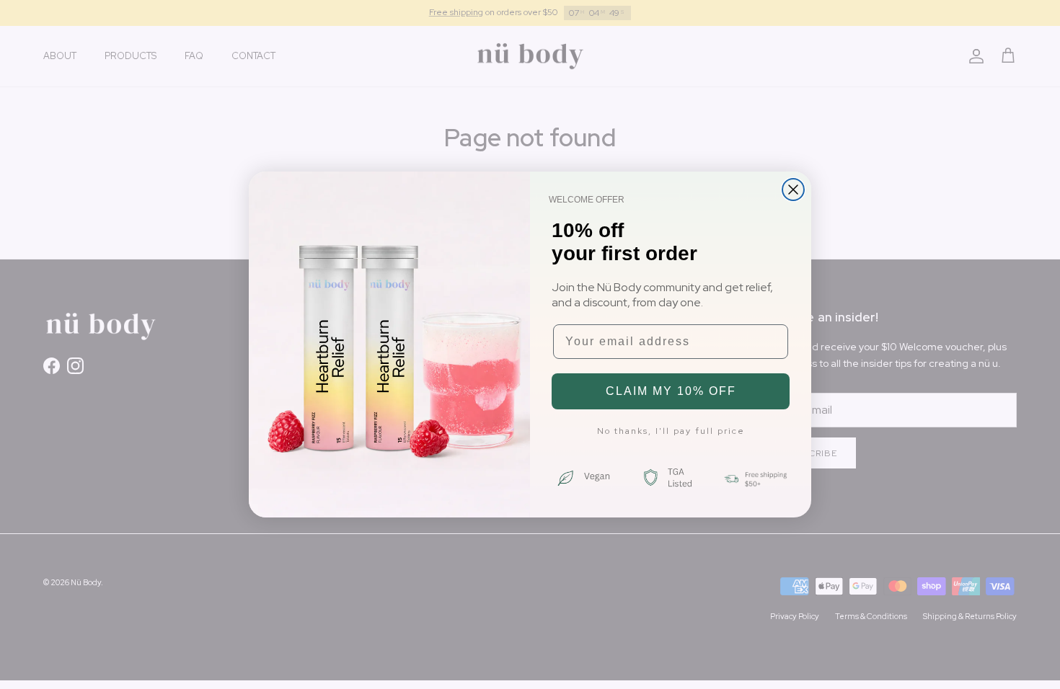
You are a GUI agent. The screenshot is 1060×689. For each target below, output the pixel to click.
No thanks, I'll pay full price (671, 431)
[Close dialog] (793, 189)
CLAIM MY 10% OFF (671, 391)
